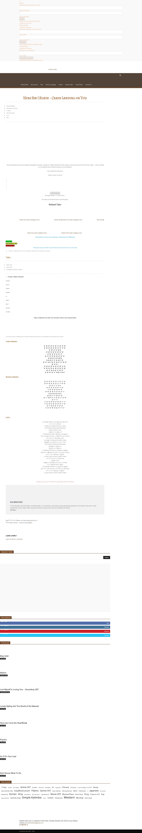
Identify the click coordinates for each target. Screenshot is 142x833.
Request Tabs (69, 84)
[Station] (55, 667)
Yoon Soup (88, 798)
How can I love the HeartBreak (13, 723)
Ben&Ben (34, 787)
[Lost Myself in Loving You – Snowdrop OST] (55, 683)
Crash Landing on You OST (17, 251)
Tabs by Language (51, 84)
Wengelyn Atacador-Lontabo (40, 251)
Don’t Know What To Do (10, 773)
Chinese (65, 787)
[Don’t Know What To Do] (55, 767)
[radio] (56, 179)
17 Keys (4, 787)
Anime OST (25, 787)
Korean (28, 251)
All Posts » (13, 510)
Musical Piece (68, 794)
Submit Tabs (79, 84)
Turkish (50, 798)
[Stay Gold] (55, 650)
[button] (120, 75)
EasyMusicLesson (22, 791)
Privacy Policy (23, 25)
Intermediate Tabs (5, 692)
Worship (79, 798)
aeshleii (10, 787)
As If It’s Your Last (8, 756)
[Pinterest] (24, 825)
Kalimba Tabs (24, 84)
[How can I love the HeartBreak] (55, 717)
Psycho (3, 740)
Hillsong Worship (67, 791)
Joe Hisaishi (103, 791)
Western (69, 797)
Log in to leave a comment (14, 539)
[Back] (20, 1)
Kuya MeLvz (27, 794)
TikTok (44, 798)
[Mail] (23, 825)
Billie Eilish (41, 787)
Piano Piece (79, 794)
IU (87, 791)
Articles (61, 84)
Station (3, 673)
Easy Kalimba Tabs (7, 791)
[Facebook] (19, 825)
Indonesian (82, 791)
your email (22, 34)
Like (108, 623)
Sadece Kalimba (5, 798)
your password (24, 17)
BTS (53, 787)
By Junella (58, 787)
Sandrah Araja (15, 798)
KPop (20, 794)
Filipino (35, 791)
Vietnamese (58, 798)
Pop (102, 794)
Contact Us (88, 84)
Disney (95, 787)
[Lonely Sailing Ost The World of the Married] (55, 700)
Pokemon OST (95, 794)
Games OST (45, 791)
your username (24, 10)
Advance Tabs (4, 675)
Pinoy (86, 794)
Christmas (73, 787)
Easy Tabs (9, 267)
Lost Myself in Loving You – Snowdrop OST (19, 689)
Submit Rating (55, 193)
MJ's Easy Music (36, 794)
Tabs (41, 84)
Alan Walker (16, 787)
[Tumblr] (25, 825)
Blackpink (47, 787)
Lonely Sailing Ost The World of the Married (19, 706)
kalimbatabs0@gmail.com (35, 823)
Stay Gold (4, 656)
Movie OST (55, 794)
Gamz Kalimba (56, 791)
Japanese (94, 791)
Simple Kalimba (31, 797)
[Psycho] (55, 733)
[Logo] (32, 81)
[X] (27, 825)
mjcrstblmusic (45, 794)
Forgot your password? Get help (29, 21)
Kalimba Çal (4, 794)
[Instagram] (21, 825)
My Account (34, 84)
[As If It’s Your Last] (55, 750)
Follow (106, 627)
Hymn (75, 791)
